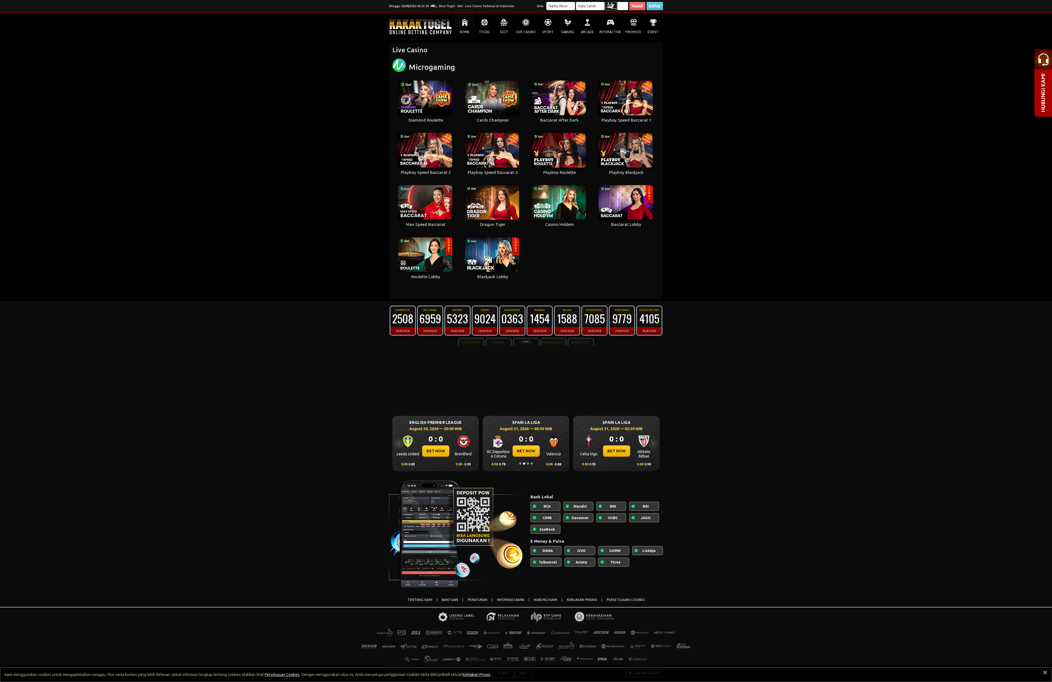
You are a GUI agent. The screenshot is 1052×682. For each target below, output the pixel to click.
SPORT (548, 32)
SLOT (504, 32)
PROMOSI (633, 32)
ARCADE (587, 32)
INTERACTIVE (610, 32)
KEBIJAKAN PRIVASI (582, 600)
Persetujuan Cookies (282, 674)
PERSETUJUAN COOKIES (626, 600)
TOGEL (484, 32)
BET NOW (436, 451)
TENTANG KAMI (419, 600)
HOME (465, 32)
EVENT (653, 32)
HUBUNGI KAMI (545, 600)
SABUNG (567, 32)
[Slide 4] (532, 463)
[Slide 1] (520, 463)
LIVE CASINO (526, 32)
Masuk (637, 6)
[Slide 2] (524, 463)
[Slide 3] (528, 463)
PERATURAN (477, 600)
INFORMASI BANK (510, 600)
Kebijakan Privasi (476, 674)
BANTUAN (450, 600)
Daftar (655, 6)
